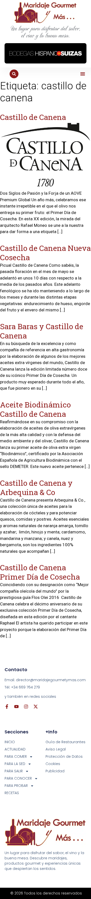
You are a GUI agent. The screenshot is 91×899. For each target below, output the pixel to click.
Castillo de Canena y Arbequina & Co (36, 487)
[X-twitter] (35, 706)
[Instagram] (26, 706)
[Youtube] (16, 706)
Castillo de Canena (33, 117)
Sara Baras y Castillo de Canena (41, 330)
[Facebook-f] (7, 706)
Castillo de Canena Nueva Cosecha (45, 252)
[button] (82, 74)
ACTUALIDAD (15, 749)
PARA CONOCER (18, 778)
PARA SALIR (14, 771)
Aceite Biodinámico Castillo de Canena (35, 409)
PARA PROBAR (16, 785)
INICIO (10, 741)
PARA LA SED (15, 763)
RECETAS (12, 792)
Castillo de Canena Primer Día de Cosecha (40, 572)
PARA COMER (16, 756)
